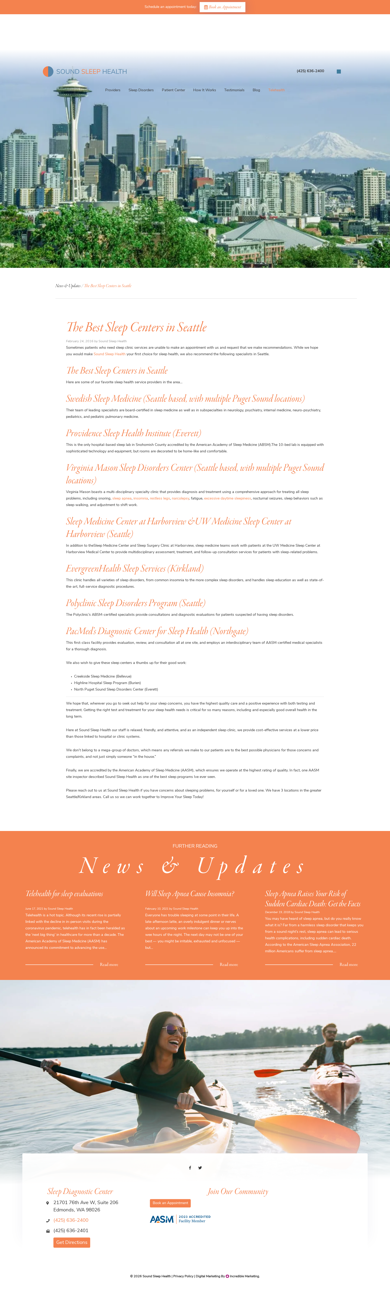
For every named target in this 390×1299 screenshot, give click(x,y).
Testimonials (234, 90)
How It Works (204, 90)
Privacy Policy (183, 1276)
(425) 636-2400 (70, 1220)
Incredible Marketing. (244, 1276)
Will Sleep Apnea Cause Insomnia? (189, 894)
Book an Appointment (225, 7)
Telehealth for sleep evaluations (64, 894)
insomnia (140, 499)
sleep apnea (122, 499)
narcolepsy (180, 499)
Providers (112, 90)
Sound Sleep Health (110, 354)
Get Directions (72, 1242)
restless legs (160, 499)
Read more (109, 965)
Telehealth (276, 90)
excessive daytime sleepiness (227, 499)
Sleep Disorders (141, 90)
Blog (256, 90)
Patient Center (173, 90)
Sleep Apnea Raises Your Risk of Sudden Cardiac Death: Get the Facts (313, 899)
